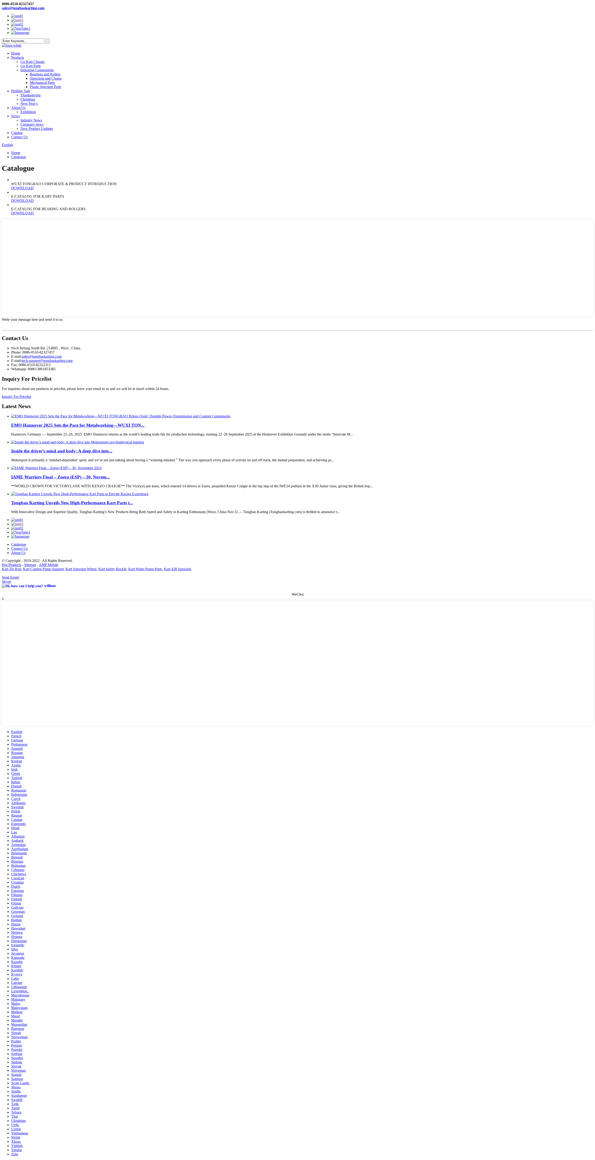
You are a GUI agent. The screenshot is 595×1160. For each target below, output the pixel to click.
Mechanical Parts (42, 83)
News (15, 116)
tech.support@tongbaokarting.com (47, 361)
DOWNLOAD (22, 188)
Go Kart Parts (30, 66)
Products (17, 57)
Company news (31, 124)
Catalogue (18, 157)
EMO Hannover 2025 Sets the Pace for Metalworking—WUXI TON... (78, 425)
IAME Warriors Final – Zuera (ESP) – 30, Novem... (60, 477)
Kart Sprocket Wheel (81, 569)
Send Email (10, 577)
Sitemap (30, 565)
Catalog (17, 133)
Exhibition (28, 112)
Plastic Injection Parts (45, 87)
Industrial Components (37, 70)
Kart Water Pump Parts (145, 569)
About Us (18, 108)
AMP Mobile (48, 565)
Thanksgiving (30, 95)
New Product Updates (36, 129)
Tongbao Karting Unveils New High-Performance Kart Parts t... (72, 502)
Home (15, 53)
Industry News (31, 120)
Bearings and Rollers (45, 74)
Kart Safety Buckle (112, 569)
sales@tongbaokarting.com (23, 8)
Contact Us (19, 137)
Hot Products (11, 565)
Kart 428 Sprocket (177, 569)
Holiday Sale (20, 91)
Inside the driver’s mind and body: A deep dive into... (61, 451)
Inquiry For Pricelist (16, 397)
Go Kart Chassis (32, 62)
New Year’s (29, 103)
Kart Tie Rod (11, 569)
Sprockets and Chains (46, 78)
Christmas (27, 99)
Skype (6, 581)
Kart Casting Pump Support (43, 569)
